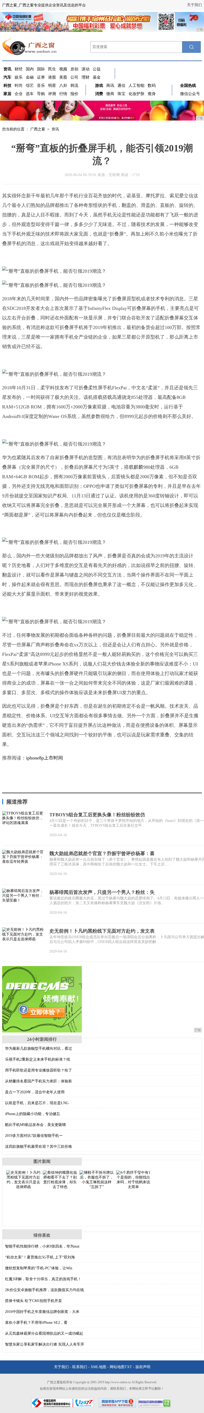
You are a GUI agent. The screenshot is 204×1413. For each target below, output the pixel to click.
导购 (41, 94)
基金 (97, 77)
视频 (63, 69)
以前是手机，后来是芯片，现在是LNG (37, 1103)
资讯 (55, 129)
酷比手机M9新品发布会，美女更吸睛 (35, 1125)
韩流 (74, 85)
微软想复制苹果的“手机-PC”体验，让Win (38, 1268)
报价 (74, 94)
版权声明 (142, 1367)
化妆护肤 (136, 94)
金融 (30, 77)
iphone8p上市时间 (44, 758)
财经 (19, 69)
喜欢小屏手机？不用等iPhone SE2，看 (36, 1323)
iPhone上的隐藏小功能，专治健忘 (32, 1114)
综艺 (30, 85)
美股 (63, 77)
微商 (110, 94)
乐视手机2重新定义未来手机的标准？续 (37, 1059)
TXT (128, 1367)
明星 (52, 85)
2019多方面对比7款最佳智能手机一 (34, 1136)
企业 (19, 94)
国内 (30, 69)
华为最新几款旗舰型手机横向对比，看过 (38, 1049)
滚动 (86, 69)
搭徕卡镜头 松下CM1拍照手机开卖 (33, 1301)
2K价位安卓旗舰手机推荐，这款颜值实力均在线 (44, 1290)
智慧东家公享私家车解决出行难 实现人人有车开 (44, 1344)
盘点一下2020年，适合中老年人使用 (35, 1092)
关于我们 (194, 5)
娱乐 (19, 77)
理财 (86, 77)
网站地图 (117, 1367)
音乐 (41, 85)
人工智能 (136, 85)
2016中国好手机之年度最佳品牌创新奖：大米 (42, 1312)
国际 (41, 69)
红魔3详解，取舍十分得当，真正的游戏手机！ (43, 1279)
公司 (74, 77)
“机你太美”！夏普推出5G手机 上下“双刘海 (40, 1257)
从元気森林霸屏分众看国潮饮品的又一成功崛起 (44, 1333)
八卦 (63, 85)
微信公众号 (190, 94)
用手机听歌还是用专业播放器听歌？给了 (38, 1070)
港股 (52, 77)
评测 (52, 94)
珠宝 (121, 94)
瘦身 (152, 94)
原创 (74, 69)
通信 (121, 85)
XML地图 (98, 1367)
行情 (63, 94)
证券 (41, 77)
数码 (152, 85)
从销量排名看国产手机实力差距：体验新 (38, 1081)
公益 (97, 69)
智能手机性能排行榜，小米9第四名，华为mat (42, 1246)
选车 (30, 94)
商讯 (110, 85)
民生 (52, 69)
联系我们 (79, 1367)
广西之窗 (37, 129)
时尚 (19, 85)
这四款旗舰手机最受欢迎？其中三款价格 (38, 1147)
